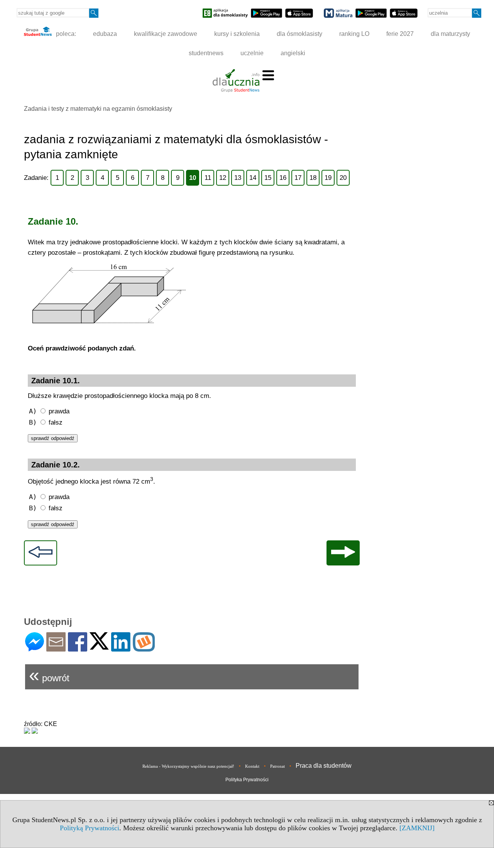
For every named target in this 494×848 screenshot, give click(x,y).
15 (267, 177)
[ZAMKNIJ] (417, 828)
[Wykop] (144, 648)
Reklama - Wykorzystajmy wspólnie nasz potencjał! (188, 766)
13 (237, 177)
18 (313, 177)
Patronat (277, 766)
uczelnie (252, 53)
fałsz (46, 422)
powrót (49, 675)
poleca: (65, 33)
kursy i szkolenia (237, 33)
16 (282, 177)
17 (297, 177)
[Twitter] (99, 646)
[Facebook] (77, 648)
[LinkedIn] (120, 648)
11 (208, 177)
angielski (293, 53)
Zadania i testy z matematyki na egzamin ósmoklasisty (98, 108)
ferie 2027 (400, 33)
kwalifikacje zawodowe (165, 33)
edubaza (105, 33)
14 (252, 177)
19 (328, 177)
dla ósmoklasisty (299, 33)
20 (343, 177)
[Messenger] (34, 648)
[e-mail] (56, 648)
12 (222, 177)
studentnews (206, 53)
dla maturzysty (450, 33)
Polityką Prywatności (89, 828)
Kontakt (252, 766)
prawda (49, 411)
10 (192, 177)
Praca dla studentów (324, 765)
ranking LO (354, 33)
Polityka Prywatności (247, 779)
